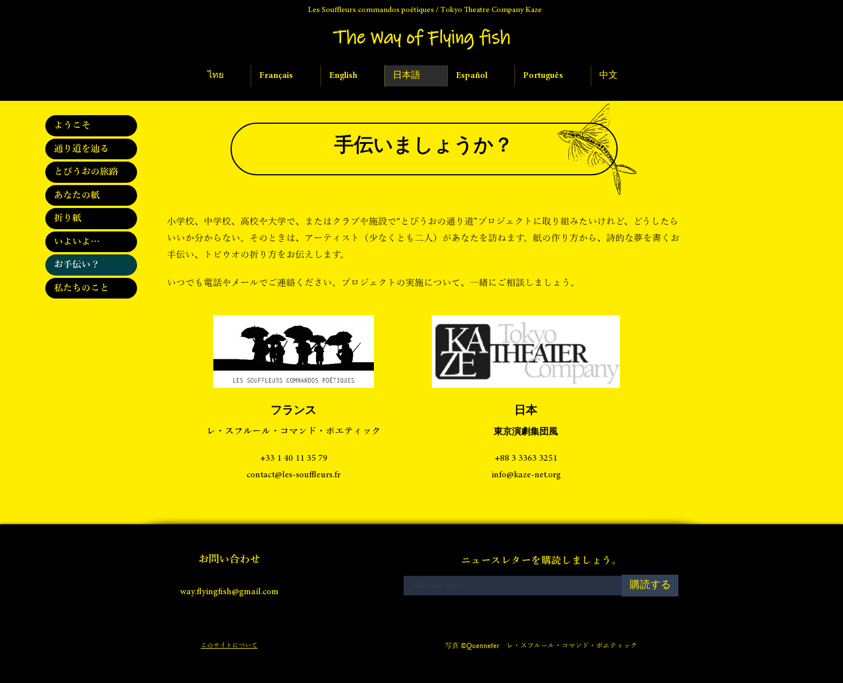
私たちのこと (81, 288)
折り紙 (67, 218)
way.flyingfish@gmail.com (229, 591)
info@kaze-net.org (526, 475)
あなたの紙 (77, 195)
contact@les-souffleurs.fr (294, 475)
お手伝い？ (77, 265)
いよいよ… (77, 242)
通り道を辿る (81, 149)
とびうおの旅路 (86, 172)
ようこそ (72, 125)
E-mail (413, 572)
